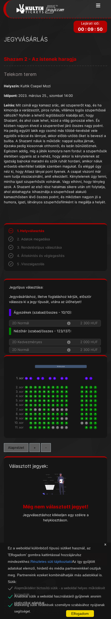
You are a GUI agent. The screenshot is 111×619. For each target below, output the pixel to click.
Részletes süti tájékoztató (51, 561)
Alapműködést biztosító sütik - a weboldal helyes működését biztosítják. (59, 589)
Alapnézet (16, 447)
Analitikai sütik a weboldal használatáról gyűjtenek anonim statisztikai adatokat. (57, 597)
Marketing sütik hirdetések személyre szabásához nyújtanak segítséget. (59, 605)
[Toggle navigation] (98, 6)
